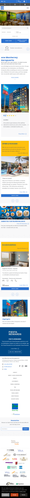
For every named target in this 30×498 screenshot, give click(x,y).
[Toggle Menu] (28, 8)
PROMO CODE (15, 36)
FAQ (15, 387)
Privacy (15, 378)
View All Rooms (21, 248)
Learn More (23, 285)
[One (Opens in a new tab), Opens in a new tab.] (19, 1)
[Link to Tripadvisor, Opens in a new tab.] (26, 366)
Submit (25, 428)
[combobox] (15, 28)
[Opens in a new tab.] (16, 414)
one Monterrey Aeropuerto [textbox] (6, 28)
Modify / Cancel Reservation (15, 375)
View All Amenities (22, 223)
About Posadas (15, 396)
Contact (15, 372)
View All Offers (22, 153)
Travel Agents (15, 393)
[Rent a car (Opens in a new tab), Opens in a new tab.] (5, 4)
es (4, 1)
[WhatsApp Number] (15, 4)
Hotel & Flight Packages (22, 41)
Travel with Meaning (15, 390)
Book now (9, 40)
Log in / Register (15, 351)
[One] (24, 1)
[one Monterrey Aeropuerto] (2, 8)
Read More (22, 133)
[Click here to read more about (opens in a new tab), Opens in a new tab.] (7, 476)
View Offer (22, 192)
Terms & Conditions (15, 384)
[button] (13, 24)
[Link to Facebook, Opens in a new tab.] (19, 366)
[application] (15, 492)
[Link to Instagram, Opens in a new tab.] (22, 366)
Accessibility (15, 381)
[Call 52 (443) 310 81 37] (25, 4)
